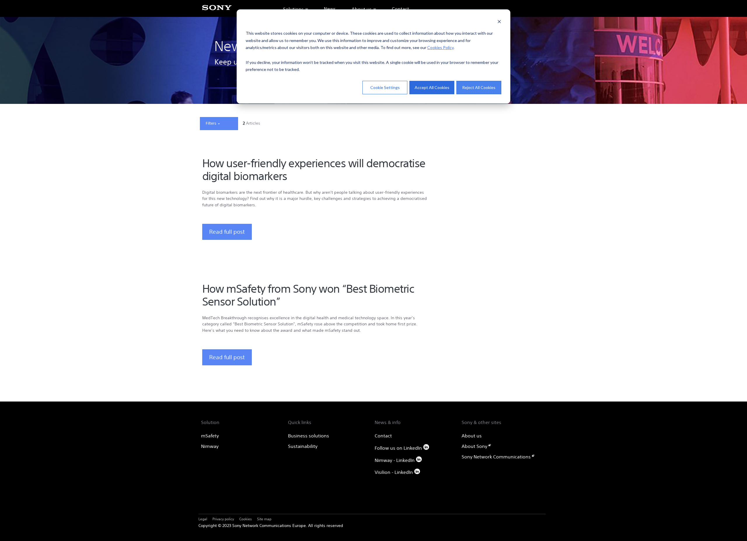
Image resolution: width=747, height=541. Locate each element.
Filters (211, 123)
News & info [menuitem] (388, 422)
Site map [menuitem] (264, 518)
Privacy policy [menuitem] (223, 518)
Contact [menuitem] (400, 9)
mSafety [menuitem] (210, 436)
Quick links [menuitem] (299, 422)
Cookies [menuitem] (245, 518)
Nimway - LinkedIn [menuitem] (395, 460)
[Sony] (217, 11)
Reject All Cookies (478, 87)
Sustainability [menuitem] (302, 446)
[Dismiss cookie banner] (499, 22)
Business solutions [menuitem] (308, 436)
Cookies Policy (440, 47)
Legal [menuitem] (202, 518)
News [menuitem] (330, 9)
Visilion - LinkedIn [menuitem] (394, 472)
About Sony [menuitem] (474, 446)
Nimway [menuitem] (210, 446)
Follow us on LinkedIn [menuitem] (399, 448)
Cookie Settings (385, 87)
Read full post (227, 231)
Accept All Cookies (432, 87)
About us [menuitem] (362, 9)
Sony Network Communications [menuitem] (496, 457)
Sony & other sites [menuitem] (481, 422)
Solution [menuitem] (210, 422)
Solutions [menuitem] (293, 9)
